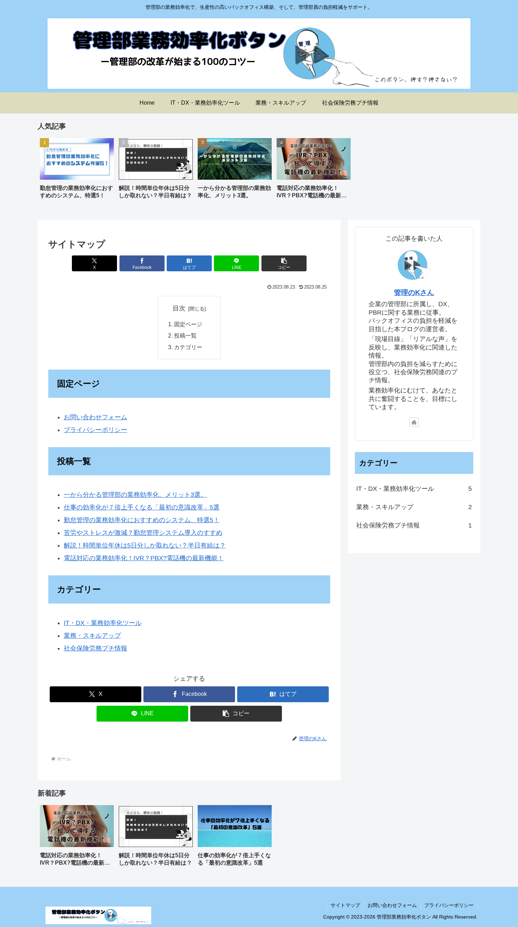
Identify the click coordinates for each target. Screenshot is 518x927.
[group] (77, 171)
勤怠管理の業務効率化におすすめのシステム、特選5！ (142, 520)
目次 (179, 308)
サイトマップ (345, 905)
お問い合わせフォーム (95, 417)
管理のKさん (414, 292)
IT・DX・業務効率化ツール (103, 622)
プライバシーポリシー (95, 429)
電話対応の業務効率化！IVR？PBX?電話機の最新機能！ (144, 558)
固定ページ (188, 324)
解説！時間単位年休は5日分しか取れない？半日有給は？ (145, 545)
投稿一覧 (185, 335)
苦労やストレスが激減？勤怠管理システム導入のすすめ (143, 532)
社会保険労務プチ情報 (95, 648)
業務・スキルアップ (92, 635)
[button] (284, 263)
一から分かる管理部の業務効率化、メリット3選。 (135, 494)
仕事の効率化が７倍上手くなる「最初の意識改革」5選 (142, 507)
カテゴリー (188, 347)
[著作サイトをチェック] (414, 422)
